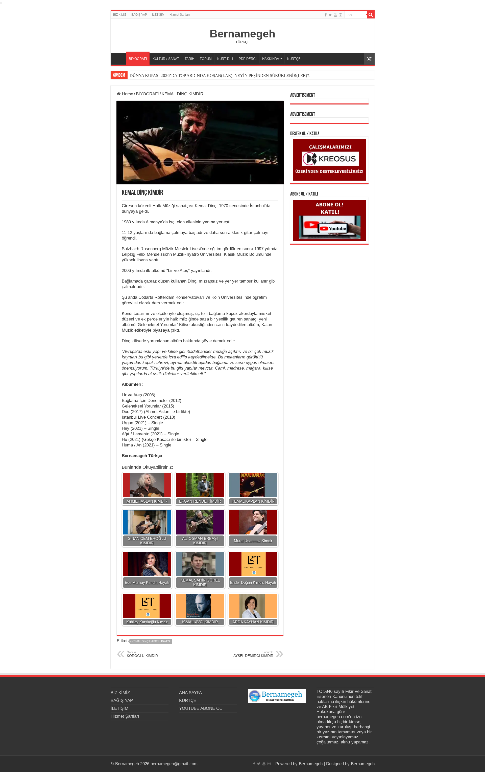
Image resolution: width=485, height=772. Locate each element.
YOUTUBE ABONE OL (200, 708)
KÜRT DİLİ (225, 59)
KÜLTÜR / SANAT (166, 59)
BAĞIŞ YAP (139, 14)
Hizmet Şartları (179, 14)
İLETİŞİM (158, 14)
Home (127, 94)
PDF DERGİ (248, 59)
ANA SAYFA (119, 58)
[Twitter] (330, 15)
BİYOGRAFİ (138, 59)
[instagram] (340, 15)
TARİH (189, 59)
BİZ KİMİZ (119, 14)
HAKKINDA (270, 59)
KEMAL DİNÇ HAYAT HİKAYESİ (151, 641)
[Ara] (371, 14)
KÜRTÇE (294, 59)
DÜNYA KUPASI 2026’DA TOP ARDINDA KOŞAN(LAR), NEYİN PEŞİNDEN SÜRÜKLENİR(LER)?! (220, 75)
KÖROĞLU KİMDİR (142, 654)
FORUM (206, 59)
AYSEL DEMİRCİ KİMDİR (253, 654)
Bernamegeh (242, 34)
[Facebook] (325, 15)
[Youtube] (335, 15)
